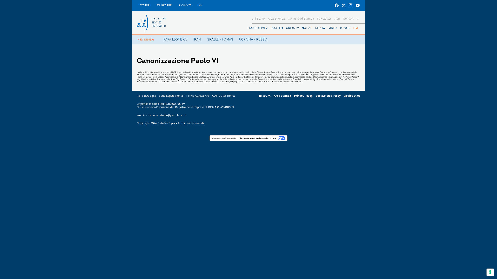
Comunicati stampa (301, 18)
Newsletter (324, 18)
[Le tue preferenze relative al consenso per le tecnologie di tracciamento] (490, 272)
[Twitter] (343, 5)
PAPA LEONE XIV (175, 39)
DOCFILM (277, 28)
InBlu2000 (164, 5)
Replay (320, 28)
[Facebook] (336, 5)
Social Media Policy (328, 95)
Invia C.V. (264, 95)
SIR (200, 5)
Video (332, 28)
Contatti (348, 18)
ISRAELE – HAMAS (220, 39)
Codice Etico (352, 95)
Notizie (307, 28)
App (337, 18)
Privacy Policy (303, 95)
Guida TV (292, 28)
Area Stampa (282, 95)
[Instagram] (350, 5)
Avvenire (184, 5)
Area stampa (276, 18)
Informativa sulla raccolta (224, 138)
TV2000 (144, 5)
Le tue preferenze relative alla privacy (258, 138)
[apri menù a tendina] (267, 28)
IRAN (197, 39)
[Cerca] (357, 18)
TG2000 (345, 28)
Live (356, 28)
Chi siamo (258, 18)
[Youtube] (357, 5)
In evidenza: (145, 39)
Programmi (256, 28)
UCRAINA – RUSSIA (253, 39)
